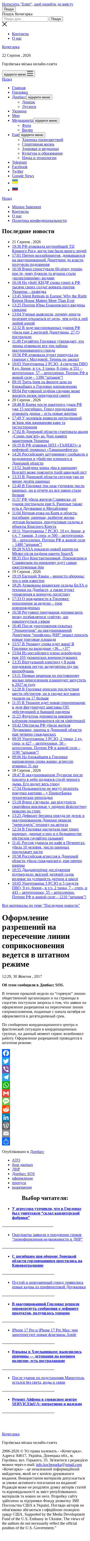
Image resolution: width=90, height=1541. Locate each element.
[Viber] (45, 1069)
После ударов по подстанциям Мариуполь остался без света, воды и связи (48, 1380)
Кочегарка (11, 47)
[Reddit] (45, 1109)
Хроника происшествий (42, 140)
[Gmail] (45, 1093)
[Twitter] (45, 1061)
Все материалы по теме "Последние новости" (41, 905)
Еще (15, 135)
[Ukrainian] (15, 183)
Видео (27, 130)
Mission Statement (26, 207)
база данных (22, 1165)
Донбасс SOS (23, 1174)
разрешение (22, 1187)
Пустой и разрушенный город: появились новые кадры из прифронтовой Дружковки (49, 1284)
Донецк (28, 102)
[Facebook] (45, 1053)
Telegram (19, 162)
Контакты (20, 34)
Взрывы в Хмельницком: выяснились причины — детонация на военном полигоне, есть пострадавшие (47, 1356)
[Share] (45, 1141)
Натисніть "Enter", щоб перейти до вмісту (37, 4)
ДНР (16, 1169)
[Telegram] (45, 1077)
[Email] (45, 1133)
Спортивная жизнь (38, 144)
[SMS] (45, 1101)
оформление (22, 1178)
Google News (23, 176)
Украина (19, 111)
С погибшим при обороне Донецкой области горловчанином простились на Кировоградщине (47, 1260)
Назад (7, 79)
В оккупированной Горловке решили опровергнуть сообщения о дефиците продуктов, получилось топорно (45, 1308)
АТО (16, 1160)
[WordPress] (45, 1125)
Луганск (29, 106)
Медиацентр (22, 120)
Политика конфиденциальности (39, 220)
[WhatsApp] (45, 1085)
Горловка (20, 92)
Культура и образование (42, 153)
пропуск (19, 1183)
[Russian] (15, 190)
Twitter (17, 171)
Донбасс (19, 97)
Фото (26, 125)
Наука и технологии (39, 158)
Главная (19, 88)
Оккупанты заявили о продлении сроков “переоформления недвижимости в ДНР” (47, 1237)
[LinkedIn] (45, 1117)
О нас (17, 38)
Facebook (20, 167)
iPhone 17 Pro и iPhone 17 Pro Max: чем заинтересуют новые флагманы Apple (45, 1332)
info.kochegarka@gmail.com (59, 1464)
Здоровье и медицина (40, 149)
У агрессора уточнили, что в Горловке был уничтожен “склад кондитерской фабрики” (46, 1213)
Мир (16, 115)
